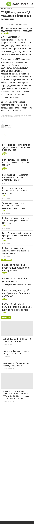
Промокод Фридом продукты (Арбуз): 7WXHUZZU (16, 352)
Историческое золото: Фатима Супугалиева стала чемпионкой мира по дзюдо (17, 147)
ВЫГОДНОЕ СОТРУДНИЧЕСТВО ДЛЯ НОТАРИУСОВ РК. (17, 340)
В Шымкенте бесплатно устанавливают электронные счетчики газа (15, 250)
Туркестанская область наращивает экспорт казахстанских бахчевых (13, 205)
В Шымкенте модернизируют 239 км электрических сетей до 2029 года (16, 220)
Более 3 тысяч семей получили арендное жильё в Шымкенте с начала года (16, 235)
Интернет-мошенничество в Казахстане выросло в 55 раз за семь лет (17, 162)
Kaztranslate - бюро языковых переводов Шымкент (16, 364)
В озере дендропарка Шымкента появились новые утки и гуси (15, 190)
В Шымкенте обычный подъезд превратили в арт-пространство (16, 267)
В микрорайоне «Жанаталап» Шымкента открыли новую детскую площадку (15, 177)
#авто (2, 121)
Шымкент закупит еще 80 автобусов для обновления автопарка (16, 293)
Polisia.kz (5, 33)
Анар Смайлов (9, 125)
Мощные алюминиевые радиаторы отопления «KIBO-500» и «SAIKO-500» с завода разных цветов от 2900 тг (16, 395)
